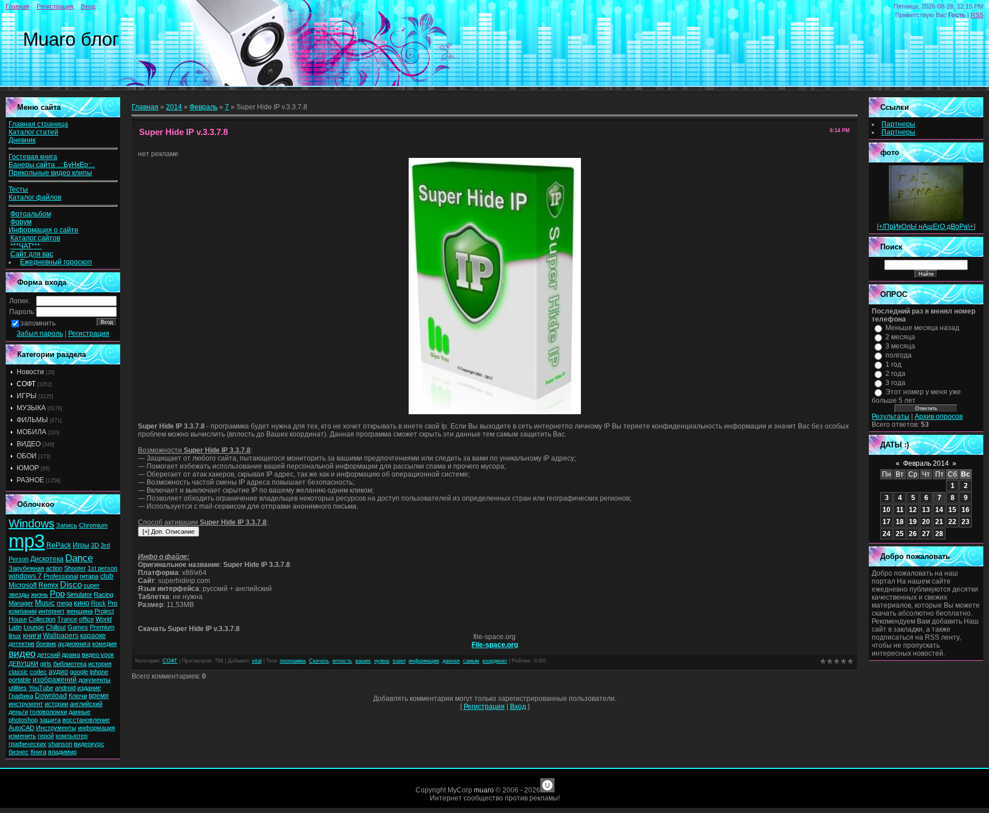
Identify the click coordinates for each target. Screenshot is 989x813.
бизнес (19, 751)
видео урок (98, 654)
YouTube (41, 687)
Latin (15, 627)
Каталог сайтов (35, 238)
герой (46, 735)
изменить (22, 735)
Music (45, 602)
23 (966, 522)
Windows (31, 523)
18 (900, 522)
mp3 (27, 541)
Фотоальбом (30, 214)
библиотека (69, 663)
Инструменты (56, 727)
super (92, 585)
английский (86, 703)
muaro (484, 790)
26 (913, 534)
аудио (58, 672)
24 (887, 534)
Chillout (56, 627)
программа (293, 661)
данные (79, 711)
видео (22, 653)
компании (23, 611)
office (86, 619)
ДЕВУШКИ (23, 663)
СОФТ (26, 384)
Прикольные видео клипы (50, 173)
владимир (62, 751)
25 (900, 534)
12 (913, 510)
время (99, 696)
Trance (67, 619)
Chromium (93, 525)
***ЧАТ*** (26, 246)
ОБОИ (27, 456)
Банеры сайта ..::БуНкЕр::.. (52, 165)
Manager (21, 603)
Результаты (890, 417)
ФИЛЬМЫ (32, 420)
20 (926, 522)
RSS (977, 14)
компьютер (72, 735)
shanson (60, 743)
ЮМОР (28, 468)
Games (78, 627)
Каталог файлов (35, 197)
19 (913, 522)
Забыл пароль (40, 334)
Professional (60, 576)
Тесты (18, 189)
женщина (79, 611)
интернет (51, 611)
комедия (104, 643)
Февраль (203, 107)
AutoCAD (21, 727)
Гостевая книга (33, 157)
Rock (98, 603)
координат (494, 661)
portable (20, 679)
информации (424, 661)
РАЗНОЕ (30, 480)
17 (887, 522)
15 (952, 510)
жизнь (39, 594)
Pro (112, 603)
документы (94, 679)
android (65, 687)
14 (939, 510)
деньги (18, 711)
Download (51, 696)
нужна (381, 661)
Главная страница (38, 124)
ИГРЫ (27, 396)
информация (96, 727)
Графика (21, 695)
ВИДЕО (29, 444)
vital (257, 661)
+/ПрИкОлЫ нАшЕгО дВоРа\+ (926, 227)
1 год (893, 364)
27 (926, 534)
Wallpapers (60, 636)
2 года (895, 374)
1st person (102, 568)
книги (32, 635)
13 (926, 510)
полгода (898, 355)
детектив (21, 643)
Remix (48, 585)
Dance (79, 558)
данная (451, 661)
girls (46, 663)
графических (27, 743)
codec (38, 671)
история (100, 663)
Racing (103, 594)
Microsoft (23, 585)
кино (81, 602)
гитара (89, 576)
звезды (19, 594)
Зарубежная (26, 568)
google (79, 671)
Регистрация (55, 6)
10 (887, 510)
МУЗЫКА (31, 408)
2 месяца (900, 337)
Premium (102, 627)
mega (64, 603)
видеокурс (89, 743)
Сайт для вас (31, 254)
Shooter (75, 568)
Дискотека (47, 559)
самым (471, 661)
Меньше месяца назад (922, 328)
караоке (93, 636)
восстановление (86, 719)
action (54, 568)
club (106, 576)
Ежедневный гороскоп (56, 262)
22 (952, 522)
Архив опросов (939, 417)
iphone (99, 671)
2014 (174, 107)
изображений (55, 680)
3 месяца (900, 346)
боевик (46, 643)
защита (50, 719)
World (104, 619)
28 (939, 534)
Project (104, 611)
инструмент (26, 703)
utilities (18, 687)
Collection (42, 619)
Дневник (22, 140)
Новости (30, 372)
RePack (58, 545)
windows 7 (25, 576)
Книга (38, 751)
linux (15, 635)
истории (56, 703)
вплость (342, 661)
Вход (88, 6)
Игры (81, 545)
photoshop (23, 719)
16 (966, 510)
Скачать (319, 661)
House (18, 619)
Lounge (33, 627)
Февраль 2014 (926, 463)
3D (95, 545)
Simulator (79, 594)
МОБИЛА (31, 432)
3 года (895, 383)
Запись (66, 525)
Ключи (78, 695)
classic (18, 671)
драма (71, 654)
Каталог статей (33, 132)
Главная (17, 6)
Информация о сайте (43, 230)
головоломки (48, 711)
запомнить (38, 323)
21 (939, 522)
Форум (20, 222)
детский (48, 654)
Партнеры (898, 124)
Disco (71, 584)
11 (900, 510)
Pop (57, 593)
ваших (363, 661)
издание (89, 687)
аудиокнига (74, 643)
